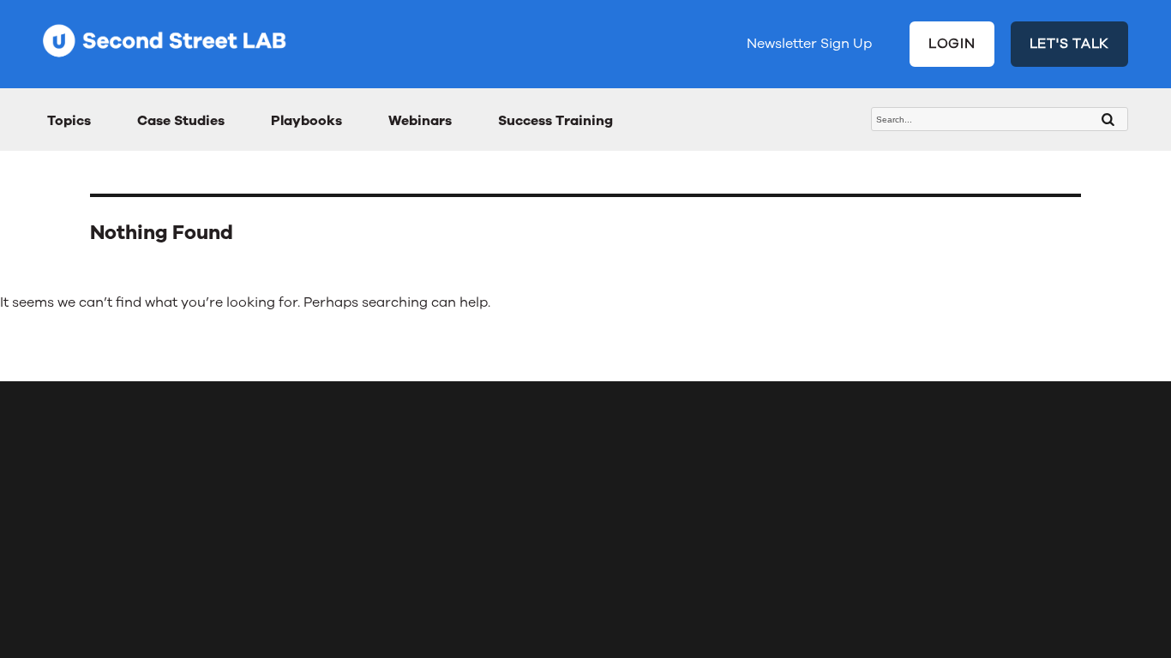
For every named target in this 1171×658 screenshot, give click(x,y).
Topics (69, 120)
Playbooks (306, 120)
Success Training (555, 120)
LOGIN (952, 43)
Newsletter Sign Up (809, 43)
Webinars (420, 120)
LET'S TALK (1070, 43)
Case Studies (181, 120)
